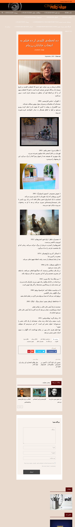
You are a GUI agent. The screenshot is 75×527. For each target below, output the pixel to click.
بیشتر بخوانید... (46, 382)
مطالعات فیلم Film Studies (31, 12)
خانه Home (68, 12)
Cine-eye (57, 56)
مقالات (69, 489)
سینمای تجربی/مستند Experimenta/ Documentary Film (52, 22)
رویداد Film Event (23, 22)
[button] (2, 12)
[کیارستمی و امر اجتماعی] (39, 392)
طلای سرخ (26, 339)
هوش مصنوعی (30, 341)
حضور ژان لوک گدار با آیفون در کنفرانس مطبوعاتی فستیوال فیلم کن (50, 364)
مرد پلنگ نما (49, 341)
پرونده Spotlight (12, 12)
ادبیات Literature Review (24, 26)
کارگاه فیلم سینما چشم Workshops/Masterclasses (54, 26)
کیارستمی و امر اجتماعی (39, 399)
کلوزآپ (56, 341)
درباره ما (7, 26)
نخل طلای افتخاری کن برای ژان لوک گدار (28, 363)
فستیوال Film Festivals (33, 17)
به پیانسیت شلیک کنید (45, 339)
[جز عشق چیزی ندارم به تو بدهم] (54, 392)
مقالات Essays (67, 17)
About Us (68, 31)
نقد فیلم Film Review (53, 12)
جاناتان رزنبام (34, 339)
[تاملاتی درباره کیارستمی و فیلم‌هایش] (24, 392)
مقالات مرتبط (56, 382)
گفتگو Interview (52, 17)
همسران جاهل (40, 341)
